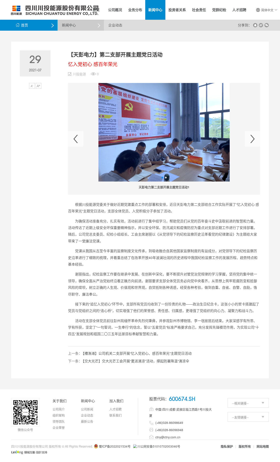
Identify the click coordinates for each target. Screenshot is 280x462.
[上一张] (75, 138)
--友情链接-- (240, 417)
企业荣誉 (58, 427)
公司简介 (58, 409)
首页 (22, 25)
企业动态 (87, 415)
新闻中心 (69, 25)
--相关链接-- (240, 403)
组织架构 (58, 415)
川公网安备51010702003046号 (158, 446)
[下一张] (252, 138)
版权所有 (245, 446)
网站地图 (263, 446)
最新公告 (87, 421)
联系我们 (115, 415)
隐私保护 (227, 446)
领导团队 (58, 421)
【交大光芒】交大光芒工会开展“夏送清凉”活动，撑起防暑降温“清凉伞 (136, 360)
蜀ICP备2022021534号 (115, 446)
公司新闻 (87, 409)
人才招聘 (115, 409)
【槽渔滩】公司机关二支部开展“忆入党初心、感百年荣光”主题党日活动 (137, 353)
